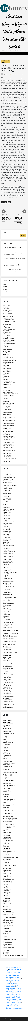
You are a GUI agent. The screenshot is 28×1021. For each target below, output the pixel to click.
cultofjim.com (6, 745)
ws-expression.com (7, 903)
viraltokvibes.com (7, 341)
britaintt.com (6, 950)
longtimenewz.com (7, 684)
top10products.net (7, 482)
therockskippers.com (8, 431)
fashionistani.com (7, 859)
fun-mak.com (6, 646)
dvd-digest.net (6, 419)
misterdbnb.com (7, 649)
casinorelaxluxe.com (8, 668)
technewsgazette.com (8, 381)
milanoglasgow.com (7, 426)
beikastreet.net (6, 307)
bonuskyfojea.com (7, 663)
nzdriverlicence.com (8, 897)
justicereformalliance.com (9, 763)
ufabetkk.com (6, 378)
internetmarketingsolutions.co (10, 572)
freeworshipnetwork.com (9, 826)
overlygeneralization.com (9, 551)
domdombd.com (7, 671)
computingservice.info (8, 562)
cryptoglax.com (6, 764)
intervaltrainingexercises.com (10, 652)
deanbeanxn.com (7, 493)
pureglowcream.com (8, 392)
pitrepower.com (6, 439)
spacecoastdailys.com (8, 920)
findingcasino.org (7, 589)
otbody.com (6, 363)
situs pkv (19, 969)
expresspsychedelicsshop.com (10, 857)
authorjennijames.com (8, 810)
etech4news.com (7, 856)
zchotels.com (6, 904)
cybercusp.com (6, 949)
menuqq (13, 997)
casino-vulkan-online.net (9, 437)
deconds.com (6, 952)
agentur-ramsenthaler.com (9, 603)
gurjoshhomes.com (7, 774)
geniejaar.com (6, 514)
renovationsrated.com (8, 923)
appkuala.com (6, 389)
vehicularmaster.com (8, 730)
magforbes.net (6, 345)
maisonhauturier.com (8, 887)
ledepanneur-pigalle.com (9, 417)
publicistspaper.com (8, 931)
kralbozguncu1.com (7, 884)
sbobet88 (16, 974)
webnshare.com (6, 550)
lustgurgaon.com (7, 512)
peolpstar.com (6, 327)
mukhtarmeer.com (7, 892)
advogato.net (6, 352)
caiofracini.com (6, 564)
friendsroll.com (6, 786)
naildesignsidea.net (7, 821)
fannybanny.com (7, 677)
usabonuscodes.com (8, 914)
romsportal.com (6, 703)
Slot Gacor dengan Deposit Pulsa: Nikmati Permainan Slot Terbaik (14, 31)
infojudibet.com (6, 490)
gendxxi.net (5, 608)
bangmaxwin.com (7, 404)
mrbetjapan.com (7, 385)
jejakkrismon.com (7, 374)
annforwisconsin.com (8, 742)
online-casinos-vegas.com (9, 445)
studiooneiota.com (7, 588)
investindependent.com (8, 882)
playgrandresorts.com (8, 701)
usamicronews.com (7, 688)
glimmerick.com (6, 747)
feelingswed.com (7, 860)
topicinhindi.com (7, 476)
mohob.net (5, 520)
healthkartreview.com (8, 871)
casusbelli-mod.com (8, 778)
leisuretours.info (6, 558)
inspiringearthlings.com (8, 881)
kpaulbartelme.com (7, 635)
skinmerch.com (6, 753)
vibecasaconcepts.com (8, 613)
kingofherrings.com (7, 384)
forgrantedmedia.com (8, 326)
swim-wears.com (7, 324)
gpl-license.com (6, 867)
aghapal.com (6, 807)
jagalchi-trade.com (7, 758)
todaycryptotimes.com (8, 912)
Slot (8, 60)
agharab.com (6, 815)
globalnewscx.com (7, 575)
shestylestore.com (7, 706)
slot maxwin (16, 975)
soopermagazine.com (8, 919)
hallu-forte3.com (7, 428)
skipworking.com (7, 368)
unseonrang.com (7, 567)
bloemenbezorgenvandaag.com (10, 393)
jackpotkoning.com (7, 680)
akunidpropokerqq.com (8, 797)
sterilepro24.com (7, 625)
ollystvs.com (6, 573)
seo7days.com (6, 390)
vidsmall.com (6, 621)
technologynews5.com (8, 908)
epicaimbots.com (7, 854)
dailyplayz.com (6, 673)
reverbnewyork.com (7, 752)
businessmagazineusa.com (9, 617)
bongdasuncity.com (7, 528)
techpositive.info (7, 565)
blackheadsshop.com (8, 632)
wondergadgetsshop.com (9, 790)
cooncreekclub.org (7, 311)
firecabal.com (6, 862)
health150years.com (7, 337)
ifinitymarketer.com (7, 679)
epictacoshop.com (7, 408)
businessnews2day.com (8, 622)
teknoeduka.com (7, 909)
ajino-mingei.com (7, 769)
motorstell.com (6, 335)
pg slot (10, 975)
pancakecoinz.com (7, 502)
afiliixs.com (5, 830)
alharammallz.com (7, 832)
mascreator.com (7, 889)
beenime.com (6, 643)
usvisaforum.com (7, 755)
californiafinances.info (8, 411)
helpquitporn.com (7, 873)
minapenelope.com (7, 761)
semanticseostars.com (8, 545)
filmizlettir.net (6, 308)
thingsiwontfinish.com (8, 707)
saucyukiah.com (6, 305)
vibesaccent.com (7, 731)
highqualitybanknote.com (9, 875)
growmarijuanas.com (8, 548)
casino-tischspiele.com (8, 362)
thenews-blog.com (7, 911)
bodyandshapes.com (8, 944)
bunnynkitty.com (7, 398)
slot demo (15, 993)
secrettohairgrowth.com (8, 395)
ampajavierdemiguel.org (8, 733)
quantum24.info (6, 614)
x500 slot (15, 972)
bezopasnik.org (6, 400)
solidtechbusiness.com (8, 627)
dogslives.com (6, 577)
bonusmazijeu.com (7, 662)
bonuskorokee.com (7, 665)
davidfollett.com (7, 749)
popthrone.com (6, 496)
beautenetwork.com (7, 941)
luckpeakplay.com (7, 687)
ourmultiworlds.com (7, 310)
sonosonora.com (7, 783)
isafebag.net (6, 354)
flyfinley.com (6, 504)
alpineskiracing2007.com (9, 436)
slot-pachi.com (6, 529)
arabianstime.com (7, 837)
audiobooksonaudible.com (9, 939)
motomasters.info (7, 610)
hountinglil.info (6, 507)
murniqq (18, 997)
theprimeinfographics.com (9, 640)
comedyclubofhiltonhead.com (10, 636)
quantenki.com (6, 616)
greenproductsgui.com (8, 537)
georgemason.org (7, 474)
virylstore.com (6, 333)
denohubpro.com (7, 583)
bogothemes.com (7, 767)
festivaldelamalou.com (8, 319)
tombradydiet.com (7, 775)
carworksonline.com (8, 330)
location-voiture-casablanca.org (10, 633)
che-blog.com (6, 501)
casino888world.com (8, 647)
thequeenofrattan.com (8, 581)
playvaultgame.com (7, 699)
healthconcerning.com (8, 539)
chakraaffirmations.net (8, 509)
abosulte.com (6, 934)
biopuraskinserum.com (8, 409)
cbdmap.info (6, 491)
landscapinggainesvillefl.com (10, 886)
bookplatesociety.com (8, 780)
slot (9, 202)
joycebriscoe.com (7, 738)
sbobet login (12, 996)
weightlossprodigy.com (8, 521)
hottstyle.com (6, 878)
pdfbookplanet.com (7, 578)
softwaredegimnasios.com (9, 917)
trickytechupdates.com (8, 452)
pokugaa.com (6, 698)
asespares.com (6, 835)
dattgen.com (6, 846)
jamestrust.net (6, 365)
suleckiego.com (6, 461)
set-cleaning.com (7, 928)
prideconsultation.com (8, 506)
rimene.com (5, 415)
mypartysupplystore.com (9, 741)
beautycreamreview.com (9, 841)
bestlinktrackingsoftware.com (10, 658)
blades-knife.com (7, 584)
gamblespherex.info (7, 602)
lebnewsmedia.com (7, 782)
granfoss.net (6, 433)
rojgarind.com (6, 540)
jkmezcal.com (6, 651)
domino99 (13, 967)
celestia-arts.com (7, 315)
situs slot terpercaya (11, 977)
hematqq (8, 999)
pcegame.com (6, 900)
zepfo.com (5, 906)
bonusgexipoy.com (7, 666)
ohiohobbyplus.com (7, 766)
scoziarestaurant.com (8, 925)
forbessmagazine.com (8, 864)
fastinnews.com (6, 676)
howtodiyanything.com (8, 879)
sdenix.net (5, 348)
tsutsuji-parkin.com (7, 813)
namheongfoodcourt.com (9, 425)
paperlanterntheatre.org (8, 824)
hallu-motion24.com (7, 430)
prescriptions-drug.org (8, 338)
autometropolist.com (8, 840)
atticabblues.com (7, 838)
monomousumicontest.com (9, 597)
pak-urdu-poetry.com (8, 569)
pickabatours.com (7, 484)
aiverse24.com (6, 936)
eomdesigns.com (7, 605)
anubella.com (6, 938)
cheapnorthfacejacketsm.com (10, 772)
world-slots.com (7, 498)
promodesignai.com (7, 930)
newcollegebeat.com (8, 750)
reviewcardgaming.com (8, 628)
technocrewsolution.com (9, 340)
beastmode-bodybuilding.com (10, 485)
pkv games (4, 202)
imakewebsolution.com (8, 499)
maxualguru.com (7, 526)
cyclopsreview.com (7, 845)
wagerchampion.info (8, 595)
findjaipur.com (6, 744)
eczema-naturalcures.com (9, 804)
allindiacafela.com (7, 434)
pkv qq (8, 967)
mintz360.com (6, 518)
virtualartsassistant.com (8, 638)
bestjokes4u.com (7, 510)
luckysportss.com (7, 685)
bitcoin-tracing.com (7, 942)
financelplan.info (7, 487)
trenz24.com (6, 367)
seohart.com (6, 927)
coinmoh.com (6, 843)
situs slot (13, 982)
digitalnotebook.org (7, 525)
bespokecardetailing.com (9, 799)
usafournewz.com (7, 727)
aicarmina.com (6, 739)
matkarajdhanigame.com (9, 495)
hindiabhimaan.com (7, 453)
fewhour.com (6, 542)
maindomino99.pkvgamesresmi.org (15, 1008)
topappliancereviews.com (9, 450)
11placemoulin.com (7, 517)
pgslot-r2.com (6, 901)
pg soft (8, 1004)
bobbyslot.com (6, 515)
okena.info (5, 796)
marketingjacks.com (8, 448)
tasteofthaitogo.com (8, 396)
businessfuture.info (7, 488)
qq (3, 292)
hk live (4, 284)
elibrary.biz (5, 802)
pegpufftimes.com (7, 313)
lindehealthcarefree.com (8, 479)
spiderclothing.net (7, 788)
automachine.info (7, 592)
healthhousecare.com (8, 870)
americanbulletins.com (8, 834)
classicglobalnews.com (8, 947)
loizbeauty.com (6, 370)
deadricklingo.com (7, 599)
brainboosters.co (7, 734)
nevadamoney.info (7, 414)
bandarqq (5, 286)
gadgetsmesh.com (7, 554)
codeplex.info (6, 794)
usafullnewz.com (7, 719)
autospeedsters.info (7, 594)
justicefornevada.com (8, 556)
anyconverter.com (7, 371)
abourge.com (6, 829)
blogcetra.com (6, 570)
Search (4, 232)
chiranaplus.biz (6, 422)
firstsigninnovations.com (9, 321)
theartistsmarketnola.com (9, 420)
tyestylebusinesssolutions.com (10, 654)
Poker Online (3, 61)
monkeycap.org (6, 346)
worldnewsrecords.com (8, 624)
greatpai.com (6, 823)
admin (6, 74)
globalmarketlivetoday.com (9, 865)
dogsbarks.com (6, 849)
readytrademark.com (8, 922)
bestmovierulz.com (7, 756)
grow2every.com (7, 868)
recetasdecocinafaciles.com (9, 819)
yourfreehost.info (7, 771)
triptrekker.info (6, 606)
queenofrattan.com (7, 580)
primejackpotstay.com (8, 696)
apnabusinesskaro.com (8, 459)
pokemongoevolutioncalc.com (10, 691)
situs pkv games (16, 989)
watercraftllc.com (7, 827)
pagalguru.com (6, 898)
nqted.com (5, 895)
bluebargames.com (7, 318)
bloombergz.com (7, 356)
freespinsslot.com (7, 531)
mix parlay (12, 994)
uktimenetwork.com (7, 720)
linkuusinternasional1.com (9, 785)
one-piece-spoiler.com (8, 586)
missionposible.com (7, 444)
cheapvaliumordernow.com (9, 641)
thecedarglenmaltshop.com (9, 473)
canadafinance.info (7, 412)
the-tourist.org (6, 351)
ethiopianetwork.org (8, 553)
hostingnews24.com (7, 876)
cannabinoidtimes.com (8, 536)
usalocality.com (6, 725)
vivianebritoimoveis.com (9, 343)
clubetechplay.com (7, 669)
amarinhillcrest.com (7, 349)
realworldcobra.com (8, 591)
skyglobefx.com (6, 600)
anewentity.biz (6, 387)
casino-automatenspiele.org (9, 360)
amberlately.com (7, 736)
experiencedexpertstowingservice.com (12, 630)
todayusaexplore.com (8, 723)
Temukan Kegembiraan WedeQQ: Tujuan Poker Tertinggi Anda (6, 218)
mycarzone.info (6, 611)
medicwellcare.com (7, 619)
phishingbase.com (7, 693)
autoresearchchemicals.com (9, 458)
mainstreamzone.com (8, 547)
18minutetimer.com (7, 543)
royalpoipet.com (7, 655)
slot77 (7, 1007)
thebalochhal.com (7, 728)
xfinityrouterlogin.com (8, 447)
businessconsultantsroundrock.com (11, 945)
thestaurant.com (7, 657)
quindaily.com (6, 933)
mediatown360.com (7, 441)
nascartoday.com (7, 893)
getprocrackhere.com (8, 674)
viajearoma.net (6, 812)
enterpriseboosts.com (8, 357)
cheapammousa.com (8, 816)
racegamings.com (7, 695)
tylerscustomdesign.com (9, 329)
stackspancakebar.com (8, 423)
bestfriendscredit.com (8, 801)
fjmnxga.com (6, 401)
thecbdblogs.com (7, 456)
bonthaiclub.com (7, 777)
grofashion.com (6, 690)
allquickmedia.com (7, 379)
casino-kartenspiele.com (9, 359)
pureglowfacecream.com (9, 382)
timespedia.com (6, 373)
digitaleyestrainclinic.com (9, 442)
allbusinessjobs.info (7, 480)
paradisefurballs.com (8, 532)
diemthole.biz (6, 376)
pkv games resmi (7, 287)
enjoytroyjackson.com (8, 853)
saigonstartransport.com (9, 403)
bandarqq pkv (12, 969)
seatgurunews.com (7, 791)
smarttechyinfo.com (8, 523)
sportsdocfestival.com (8, 704)
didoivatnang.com (7, 848)
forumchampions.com (8, 316)
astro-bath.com (6, 805)
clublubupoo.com (7, 660)
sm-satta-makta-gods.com (9, 916)
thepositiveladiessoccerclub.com (11, 818)
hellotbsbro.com (7, 559)
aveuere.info (6, 534)
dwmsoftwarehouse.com (9, 851)
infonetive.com (6, 406)
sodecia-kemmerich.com (9, 644)
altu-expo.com (6, 808)
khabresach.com (7, 455)
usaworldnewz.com (7, 722)
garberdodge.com (7, 322)
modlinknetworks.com (8, 682)
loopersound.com (7, 760)
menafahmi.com (6, 890)
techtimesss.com (7, 332)
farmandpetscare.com (8, 561)
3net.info (5, 793)
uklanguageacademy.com (9, 477)
